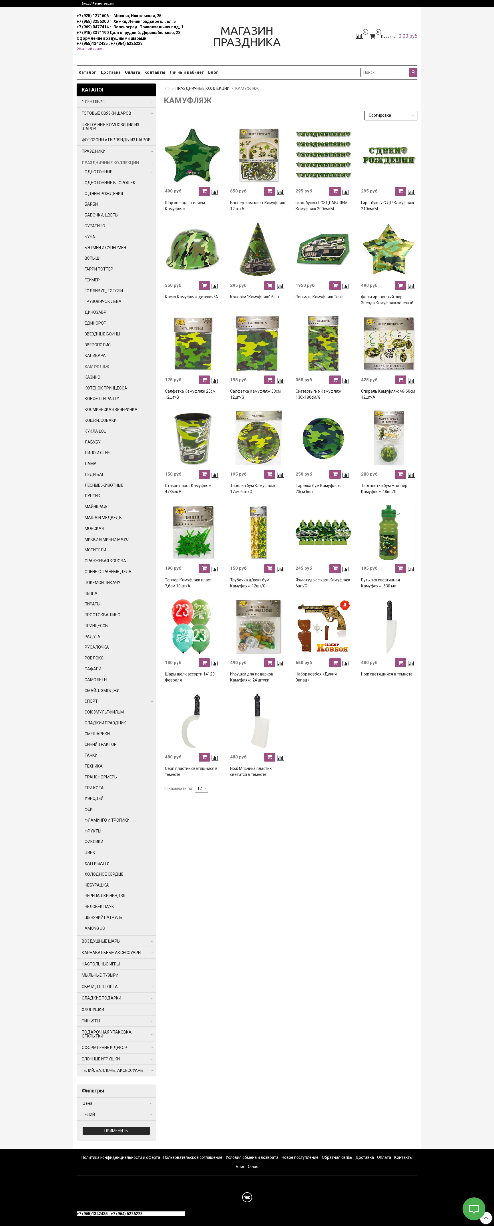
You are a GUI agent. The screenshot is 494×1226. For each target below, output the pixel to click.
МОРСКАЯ (94, 528)
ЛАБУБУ (93, 442)
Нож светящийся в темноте (387, 674)
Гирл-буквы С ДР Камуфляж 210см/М (387, 205)
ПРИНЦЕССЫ (96, 625)
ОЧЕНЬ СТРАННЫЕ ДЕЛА (108, 571)
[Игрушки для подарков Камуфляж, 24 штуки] (258, 627)
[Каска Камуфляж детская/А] (192, 249)
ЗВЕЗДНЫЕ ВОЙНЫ (102, 334)
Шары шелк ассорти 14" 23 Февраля (190, 677)
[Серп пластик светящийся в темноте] (192, 721)
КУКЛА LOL (95, 431)
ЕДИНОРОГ (95, 323)
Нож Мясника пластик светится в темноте (251, 771)
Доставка (110, 72)
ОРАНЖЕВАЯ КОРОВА (105, 561)
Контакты (155, 72)
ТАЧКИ (91, 755)
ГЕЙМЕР (92, 280)
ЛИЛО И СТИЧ (97, 452)
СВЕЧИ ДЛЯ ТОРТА (100, 986)
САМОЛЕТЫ (96, 679)
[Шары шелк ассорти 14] (192, 627)
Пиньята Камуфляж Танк (319, 297)
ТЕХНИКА (94, 766)
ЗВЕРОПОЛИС (98, 345)
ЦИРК (90, 852)
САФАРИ (93, 669)
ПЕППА (91, 593)
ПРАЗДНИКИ (93, 151)
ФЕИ (89, 809)
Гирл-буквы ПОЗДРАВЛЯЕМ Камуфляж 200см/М (322, 205)
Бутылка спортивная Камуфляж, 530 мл (380, 583)
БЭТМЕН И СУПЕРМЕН (105, 247)
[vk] (247, 1197)
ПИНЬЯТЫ (91, 1021)
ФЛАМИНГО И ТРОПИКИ (107, 820)
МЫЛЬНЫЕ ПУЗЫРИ (100, 975)
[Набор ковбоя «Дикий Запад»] (323, 627)
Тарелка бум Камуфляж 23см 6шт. (318, 488)
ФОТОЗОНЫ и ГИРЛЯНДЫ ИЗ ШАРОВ (116, 140)
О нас (253, 1166)
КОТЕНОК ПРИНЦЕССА (106, 388)
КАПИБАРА (95, 355)
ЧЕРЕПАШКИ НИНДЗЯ (105, 895)
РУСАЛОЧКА (97, 647)
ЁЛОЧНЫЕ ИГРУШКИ (101, 1059)
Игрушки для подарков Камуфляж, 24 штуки (251, 677)
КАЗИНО (92, 377)
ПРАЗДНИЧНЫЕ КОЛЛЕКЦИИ (203, 88)
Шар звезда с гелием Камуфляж (185, 205)
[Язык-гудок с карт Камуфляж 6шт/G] (323, 532)
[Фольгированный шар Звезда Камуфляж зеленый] (389, 249)
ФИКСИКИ (94, 841)
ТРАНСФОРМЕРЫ (101, 777)
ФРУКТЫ (93, 831)
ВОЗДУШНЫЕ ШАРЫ (101, 941)
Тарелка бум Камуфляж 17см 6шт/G (252, 488)
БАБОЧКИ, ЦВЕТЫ (101, 215)
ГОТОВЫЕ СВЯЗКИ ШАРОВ (106, 113)
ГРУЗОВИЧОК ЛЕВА (103, 301)
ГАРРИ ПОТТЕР (99, 269)
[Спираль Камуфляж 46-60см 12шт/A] (389, 343)
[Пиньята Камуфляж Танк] (323, 249)
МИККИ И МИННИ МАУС (107, 539)
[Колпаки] (258, 249)
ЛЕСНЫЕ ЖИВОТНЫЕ (104, 485)
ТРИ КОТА (94, 788)
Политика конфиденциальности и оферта (120, 1157)
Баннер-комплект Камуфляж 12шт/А (257, 205)
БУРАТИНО (95, 226)
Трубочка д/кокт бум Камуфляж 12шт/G (249, 583)
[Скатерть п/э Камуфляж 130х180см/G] (323, 343)
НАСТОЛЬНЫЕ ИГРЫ (101, 964)
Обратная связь (337, 1157)
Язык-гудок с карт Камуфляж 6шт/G (323, 583)
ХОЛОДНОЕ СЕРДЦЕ (104, 874)
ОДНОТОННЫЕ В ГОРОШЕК (110, 182)
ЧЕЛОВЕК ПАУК (99, 906)
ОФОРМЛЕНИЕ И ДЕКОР (104, 1047)
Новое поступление (300, 1157)
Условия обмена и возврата (252, 1157)
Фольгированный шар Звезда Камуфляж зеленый (387, 300)
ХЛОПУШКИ (93, 1009)
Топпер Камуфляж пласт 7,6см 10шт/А (188, 583)
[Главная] (167, 88)
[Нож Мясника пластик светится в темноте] (258, 721)
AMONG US (95, 928)
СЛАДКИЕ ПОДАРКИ (101, 998)
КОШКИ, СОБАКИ (101, 420)
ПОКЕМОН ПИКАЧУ (102, 582)
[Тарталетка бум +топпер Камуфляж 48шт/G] (389, 438)
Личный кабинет (187, 72)
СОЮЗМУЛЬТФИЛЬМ (104, 712)
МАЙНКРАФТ (97, 506)
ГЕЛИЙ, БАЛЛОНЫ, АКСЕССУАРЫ (113, 1070)
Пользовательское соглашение (192, 1157)
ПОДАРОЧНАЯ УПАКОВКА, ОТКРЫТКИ (107, 1034)
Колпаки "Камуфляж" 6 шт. (255, 297)
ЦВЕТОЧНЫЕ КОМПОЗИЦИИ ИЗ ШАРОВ (110, 126)
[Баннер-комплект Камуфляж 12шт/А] (258, 155)
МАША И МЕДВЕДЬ (103, 517)
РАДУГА (92, 636)
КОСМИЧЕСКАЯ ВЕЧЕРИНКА (111, 409)
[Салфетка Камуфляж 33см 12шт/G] (258, 343)
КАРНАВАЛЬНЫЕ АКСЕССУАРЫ (111, 952)
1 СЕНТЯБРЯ (93, 102)
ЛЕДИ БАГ (94, 474)
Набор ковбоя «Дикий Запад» (316, 677)
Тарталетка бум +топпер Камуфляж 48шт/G (384, 488)
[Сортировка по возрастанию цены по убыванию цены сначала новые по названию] (391, 116)
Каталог (87, 72)
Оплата (132, 72)
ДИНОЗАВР (95, 312)
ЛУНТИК (92, 496)
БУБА (90, 237)
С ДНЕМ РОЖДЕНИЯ (104, 193)
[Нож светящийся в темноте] (389, 627)
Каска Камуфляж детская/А (191, 297)
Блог (213, 72)
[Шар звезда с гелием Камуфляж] (192, 155)
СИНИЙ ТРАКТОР (101, 744)
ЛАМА (91, 463)
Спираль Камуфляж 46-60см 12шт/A (388, 394)
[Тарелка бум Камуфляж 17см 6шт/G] (258, 438)
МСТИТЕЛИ (95, 550)
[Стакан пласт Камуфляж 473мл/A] (192, 438)
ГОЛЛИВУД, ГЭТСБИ (104, 291)
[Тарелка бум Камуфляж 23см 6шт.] (323, 438)
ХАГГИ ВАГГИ (97, 863)
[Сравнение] (359, 36)
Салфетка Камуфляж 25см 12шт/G (190, 394)
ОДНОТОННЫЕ (98, 172)
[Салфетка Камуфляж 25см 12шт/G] (192, 343)
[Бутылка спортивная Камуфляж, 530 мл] (389, 532)
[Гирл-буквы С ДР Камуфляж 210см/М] (389, 155)
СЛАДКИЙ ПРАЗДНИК (105, 723)
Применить (116, 1130)
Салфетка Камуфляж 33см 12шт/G (255, 394)
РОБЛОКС (94, 658)
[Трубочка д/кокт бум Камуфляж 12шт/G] (258, 532)
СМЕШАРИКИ (97, 734)
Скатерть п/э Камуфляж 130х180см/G (318, 394)
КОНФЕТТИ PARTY (102, 398)
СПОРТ (91, 701)
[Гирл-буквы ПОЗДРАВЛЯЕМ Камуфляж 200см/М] (323, 155)
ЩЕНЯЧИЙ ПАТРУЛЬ (103, 917)
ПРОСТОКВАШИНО (102, 615)
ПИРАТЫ (92, 604)
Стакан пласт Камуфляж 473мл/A (188, 488)
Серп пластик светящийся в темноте (191, 771)
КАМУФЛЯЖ (97, 366)
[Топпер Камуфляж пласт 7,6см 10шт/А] (192, 532)
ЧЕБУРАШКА (97, 885)
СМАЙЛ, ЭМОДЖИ (102, 690)
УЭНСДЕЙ (94, 798)
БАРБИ (91, 204)
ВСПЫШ (92, 258)
